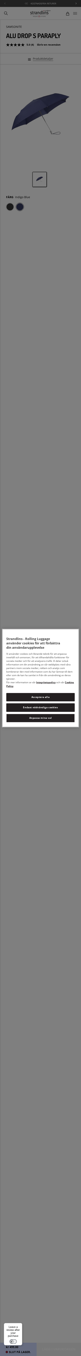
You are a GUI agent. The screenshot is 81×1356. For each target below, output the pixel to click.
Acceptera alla (40, 697)
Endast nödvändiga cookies (40, 707)
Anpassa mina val (40, 718)
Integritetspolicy (46, 682)
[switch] (13, 1341)
